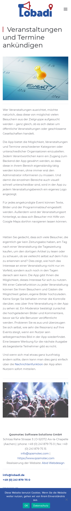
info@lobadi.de (13, 475)
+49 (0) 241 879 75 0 (16, 479)
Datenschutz (40, 505)
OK (26, 505)
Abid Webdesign (53, 463)
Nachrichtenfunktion (29, 364)
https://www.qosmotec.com (35, 458)
